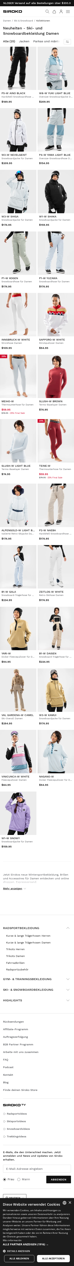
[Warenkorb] (54, 11)
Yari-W (6, 653)
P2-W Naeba (47, 530)
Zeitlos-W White (51, 591)
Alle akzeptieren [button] (53, 1258)
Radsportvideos (17, 1113)
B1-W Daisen (47, 653)
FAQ (5, 1059)
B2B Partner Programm (18, 1044)
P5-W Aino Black (13, 93)
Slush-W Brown (50, 401)
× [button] (69, 1202)
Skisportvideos (16, 1121)
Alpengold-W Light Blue (20, 530)
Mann (26, 1179)
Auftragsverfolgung (15, 1036)
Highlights (12, 1000)
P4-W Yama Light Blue (55, 154)
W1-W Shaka (47, 216)
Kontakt (8, 1074)
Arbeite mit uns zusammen (21, 1052)
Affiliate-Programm (15, 1029)
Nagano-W (46, 776)
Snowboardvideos (18, 1128)
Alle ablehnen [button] (19, 1258)
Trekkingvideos (16, 1136)
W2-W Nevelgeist (14, 154)
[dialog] (37, 1232)
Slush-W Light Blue (16, 465)
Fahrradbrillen (15, 962)
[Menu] (68, 12)
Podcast (8, 1067)
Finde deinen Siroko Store (20, 1089)
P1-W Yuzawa (48, 277)
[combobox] (64, 1203)
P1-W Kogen (10, 277)
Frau (11, 1179)
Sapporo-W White (52, 339)
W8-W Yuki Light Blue (54, 93)
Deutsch (14, 1198)
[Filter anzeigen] (67, 41)
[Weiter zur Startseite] (12, 11)
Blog (6, 1082)
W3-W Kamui (47, 714)
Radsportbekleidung (21, 928)
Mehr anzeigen (12, 888)
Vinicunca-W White (15, 776)
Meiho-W (8, 401)
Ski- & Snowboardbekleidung (28, 989)
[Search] (47, 12)
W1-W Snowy (11, 838)
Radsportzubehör (17, 969)
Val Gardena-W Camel (18, 714)
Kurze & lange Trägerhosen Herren (28, 935)
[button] (37, 1244)
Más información (12, 1240)
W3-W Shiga (10, 216)
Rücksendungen (13, 1021)
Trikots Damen (15, 956)
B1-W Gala (9, 591)
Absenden (58, 1179)
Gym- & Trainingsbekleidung (27, 979)
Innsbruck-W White (16, 339)
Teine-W (44, 465)
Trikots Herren (15, 949)
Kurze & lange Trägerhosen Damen (28, 942)
